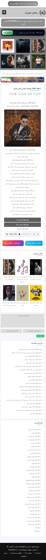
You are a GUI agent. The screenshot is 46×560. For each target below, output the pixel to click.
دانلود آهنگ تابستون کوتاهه (34, 376)
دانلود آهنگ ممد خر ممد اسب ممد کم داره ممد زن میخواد (26, 352)
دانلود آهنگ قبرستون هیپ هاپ (33, 383)
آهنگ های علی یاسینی (34, 436)
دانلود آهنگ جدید (30, 103)
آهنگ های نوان (36, 463)
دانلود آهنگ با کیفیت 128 (22, 220)
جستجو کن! (7, 32)
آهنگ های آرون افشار (34, 490)
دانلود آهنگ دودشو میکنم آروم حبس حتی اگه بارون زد (27, 366)
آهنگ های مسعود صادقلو (33, 497)
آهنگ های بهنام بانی (35, 514)
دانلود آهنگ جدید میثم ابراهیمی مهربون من (30, 369)
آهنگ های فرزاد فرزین (34, 449)
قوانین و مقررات (15, 553)
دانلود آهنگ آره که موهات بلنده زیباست (31, 407)
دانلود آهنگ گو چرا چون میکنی (33, 363)
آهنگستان (37, 527)
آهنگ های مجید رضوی (34, 429)
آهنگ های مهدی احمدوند (33, 460)
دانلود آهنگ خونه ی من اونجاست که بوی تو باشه (29, 410)
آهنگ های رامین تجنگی (34, 524)
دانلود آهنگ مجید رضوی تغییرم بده (32, 373)
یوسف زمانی (21, 94)
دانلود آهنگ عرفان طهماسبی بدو (33, 356)
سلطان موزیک (30, 73)
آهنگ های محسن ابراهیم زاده (32, 504)
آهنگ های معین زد (35, 443)
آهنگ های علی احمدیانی (33, 521)
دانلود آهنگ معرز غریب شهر (34, 403)
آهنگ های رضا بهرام (34, 510)
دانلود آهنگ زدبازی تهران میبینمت (32, 359)
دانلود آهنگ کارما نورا (35, 413)
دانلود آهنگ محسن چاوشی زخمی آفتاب (31, 393)
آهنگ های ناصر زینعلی (34, 500)
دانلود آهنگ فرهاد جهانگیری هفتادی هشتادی (30, 386)
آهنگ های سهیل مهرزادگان (33, 483)
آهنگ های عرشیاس (35, 473)
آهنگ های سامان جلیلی (34, 507)
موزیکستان (37, 531)
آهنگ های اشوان (35, 446)
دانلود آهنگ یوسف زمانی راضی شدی (27, 89)
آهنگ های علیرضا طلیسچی (33, 480)
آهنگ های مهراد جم (35, 466)
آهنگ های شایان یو (35, 453)
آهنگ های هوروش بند (34, 439)
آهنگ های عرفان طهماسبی (33, 470)
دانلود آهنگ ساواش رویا (35, 379)
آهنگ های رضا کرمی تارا (33, 517)
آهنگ (24, 73)
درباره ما (38, 553)
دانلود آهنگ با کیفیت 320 (22, 224)
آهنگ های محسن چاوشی (33, 456)
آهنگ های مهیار (36, 477)
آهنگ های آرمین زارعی (34, 487)
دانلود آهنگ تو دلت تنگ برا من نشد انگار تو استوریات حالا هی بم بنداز (23, 400)
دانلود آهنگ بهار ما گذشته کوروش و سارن (30, 390)
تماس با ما (28, 553)
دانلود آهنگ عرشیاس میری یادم (33, 396)
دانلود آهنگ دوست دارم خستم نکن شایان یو (30, 349)
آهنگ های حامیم (35, 433)
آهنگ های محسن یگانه (34, 493)
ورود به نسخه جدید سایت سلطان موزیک (23, 4)
